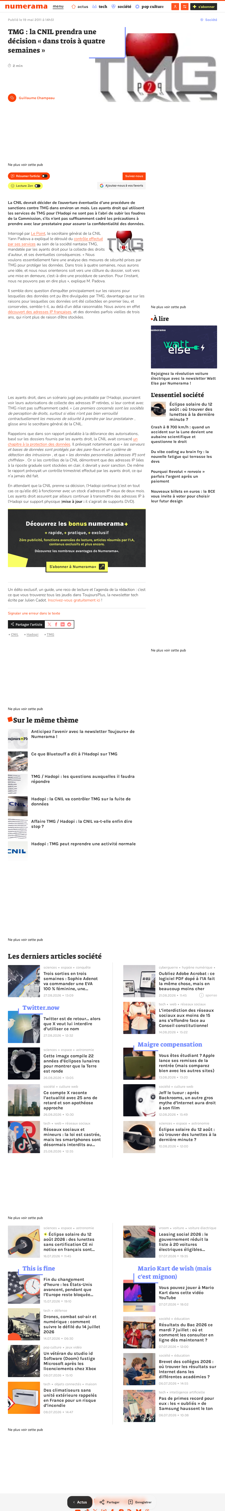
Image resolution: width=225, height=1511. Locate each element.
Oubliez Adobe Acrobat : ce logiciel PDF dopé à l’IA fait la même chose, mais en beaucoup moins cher (187, 981)
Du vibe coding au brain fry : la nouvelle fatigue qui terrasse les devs (181, 456)
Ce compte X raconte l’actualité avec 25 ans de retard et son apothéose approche (70, 1100)
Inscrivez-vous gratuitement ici (74, 600)
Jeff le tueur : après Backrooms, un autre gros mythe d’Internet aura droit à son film (187, 1100)
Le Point (38, 233)
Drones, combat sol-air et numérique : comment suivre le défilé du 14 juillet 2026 (72, 1324)
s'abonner (206, 7)
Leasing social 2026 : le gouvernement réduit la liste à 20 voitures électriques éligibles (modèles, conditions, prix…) (183, 1242)
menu (58, 6)
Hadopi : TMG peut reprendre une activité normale (83, 843)
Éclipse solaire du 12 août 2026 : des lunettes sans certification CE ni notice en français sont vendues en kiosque (69, 1242)
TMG (50, 634)
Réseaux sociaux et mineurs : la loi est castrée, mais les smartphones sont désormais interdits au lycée (72, 1137)
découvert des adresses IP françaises (39, 311)
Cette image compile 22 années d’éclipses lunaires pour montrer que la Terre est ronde (72, 1063)
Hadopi (32, 634)
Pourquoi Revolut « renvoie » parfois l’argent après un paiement (178, 476)
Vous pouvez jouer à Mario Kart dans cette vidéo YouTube (186, 1292)
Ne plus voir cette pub (25, 164)
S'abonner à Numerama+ (72, 566)
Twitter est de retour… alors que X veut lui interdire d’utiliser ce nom (72, 1023)
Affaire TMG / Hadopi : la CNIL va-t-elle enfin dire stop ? (81, 824)
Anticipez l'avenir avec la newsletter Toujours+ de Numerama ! (83, 734)
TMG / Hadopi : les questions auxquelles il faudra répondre (83, 779)
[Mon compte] (175, 6)
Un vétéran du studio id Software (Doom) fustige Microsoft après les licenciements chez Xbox (70, 1361)
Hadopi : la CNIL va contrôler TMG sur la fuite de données (81, 801)
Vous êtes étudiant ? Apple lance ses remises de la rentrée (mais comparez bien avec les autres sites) (187, 1063)
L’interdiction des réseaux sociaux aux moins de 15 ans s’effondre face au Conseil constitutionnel (186, 1018)
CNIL (14, 634)
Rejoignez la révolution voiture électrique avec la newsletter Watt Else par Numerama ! (183, 378)
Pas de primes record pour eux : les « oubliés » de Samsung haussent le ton (186, 1403)
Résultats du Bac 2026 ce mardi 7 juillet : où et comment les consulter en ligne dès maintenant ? (186, 1332)
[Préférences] (185, 6)
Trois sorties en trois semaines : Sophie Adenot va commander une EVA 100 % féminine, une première (71, 981)
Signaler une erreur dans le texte (34, 613)
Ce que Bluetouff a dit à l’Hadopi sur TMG (74, 753)
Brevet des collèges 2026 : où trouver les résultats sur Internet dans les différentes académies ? (187, 1369)
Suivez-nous (134, 176)
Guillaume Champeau (37, 98)
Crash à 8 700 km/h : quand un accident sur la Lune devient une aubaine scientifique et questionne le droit (182, 434)
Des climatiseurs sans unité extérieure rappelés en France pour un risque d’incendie (70, 1398)
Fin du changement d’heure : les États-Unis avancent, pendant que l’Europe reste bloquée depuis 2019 (68, 1287)
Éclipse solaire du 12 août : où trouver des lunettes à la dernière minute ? (191, 412)
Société (211, 20)
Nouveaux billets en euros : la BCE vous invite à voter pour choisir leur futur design (183, 496)
